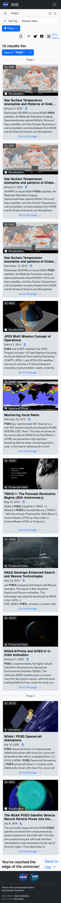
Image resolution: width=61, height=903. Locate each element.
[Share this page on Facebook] (41, 36)
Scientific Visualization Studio (15, 4)
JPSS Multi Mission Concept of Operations (27, 338)
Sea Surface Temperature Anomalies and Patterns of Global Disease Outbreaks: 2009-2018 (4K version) (30, 102)
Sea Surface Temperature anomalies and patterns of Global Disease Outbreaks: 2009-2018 (29, 259)
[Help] (5, 13)
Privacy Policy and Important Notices (18, 887)
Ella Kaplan (19, 899)
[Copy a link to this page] (28, 36)
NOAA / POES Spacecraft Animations (23, 738)
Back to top (51, 864)
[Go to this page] (30, 80)
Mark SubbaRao (22, 896)
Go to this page (28, 136)
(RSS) (54, 34)
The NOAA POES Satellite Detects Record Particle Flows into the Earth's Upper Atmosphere (29, 817)
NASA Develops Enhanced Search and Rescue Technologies (29, 574)
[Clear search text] (49, 13)
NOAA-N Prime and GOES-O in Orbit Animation (27, 653)
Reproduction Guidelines (13, 890)
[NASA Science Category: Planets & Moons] (21, 823)
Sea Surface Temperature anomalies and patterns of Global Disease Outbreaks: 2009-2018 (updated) (29, 181)
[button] (30, 52)
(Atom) (55, 37)
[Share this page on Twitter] (35, 36)
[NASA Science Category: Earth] (26, 108)
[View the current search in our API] (20, 36)
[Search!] (55, 13)
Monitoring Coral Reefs (21, 415)
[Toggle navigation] (54, 4)
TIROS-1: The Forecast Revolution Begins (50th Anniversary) (29, 496)
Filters (11, 28)
